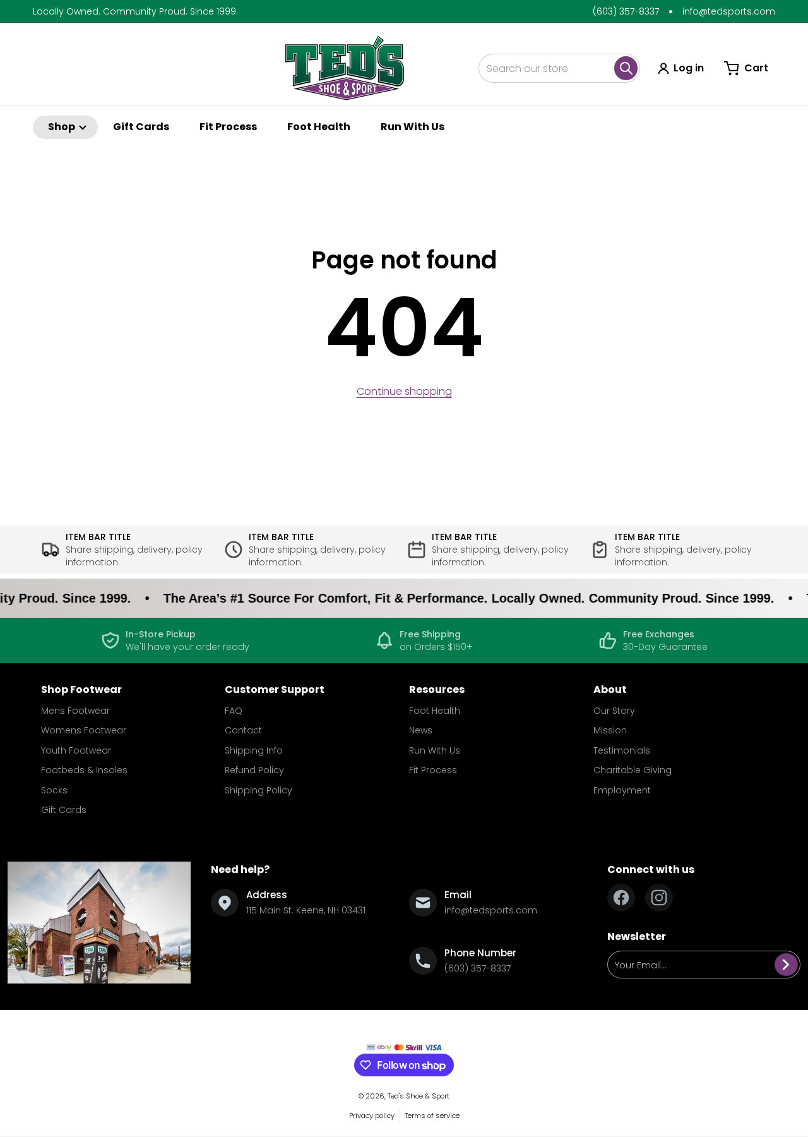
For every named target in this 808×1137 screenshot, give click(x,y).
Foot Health (434, 710)
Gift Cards (63, 809)
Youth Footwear (76, 750)
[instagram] (659, 897)
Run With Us (434, 750)
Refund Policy (254, 770)
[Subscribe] (786, 964)
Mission (610, 730)
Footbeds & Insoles (84, 770)
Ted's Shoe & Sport (418, 1096)
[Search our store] (626, 68)
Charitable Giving (632, 770)
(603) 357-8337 (626, 11)
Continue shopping (404, 391)
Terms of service (432, 1115)
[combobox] (559, 68)
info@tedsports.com (728, 11)
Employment (622, 790)
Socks (54, 790)
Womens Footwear (83, 730)
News (420, 730)
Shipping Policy (258, 790)
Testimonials (621, 750)
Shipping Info (254, 750)
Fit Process (433, 770)
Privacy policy (372, 1115)
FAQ (233, 710)
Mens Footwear (75, 710)
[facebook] (621, 897)
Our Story (614, 710)
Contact (243, 730)
